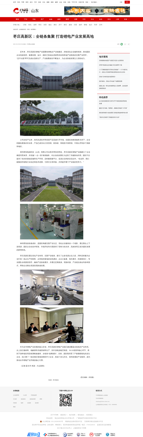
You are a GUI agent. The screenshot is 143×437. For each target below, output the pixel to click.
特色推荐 (103, 97)
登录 (127, 2)
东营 (45, 25)
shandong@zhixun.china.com (102, 401)
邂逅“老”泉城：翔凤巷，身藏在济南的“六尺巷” (113, 108)
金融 (50, 19)
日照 (75, 25)
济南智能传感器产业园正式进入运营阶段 (111, 60)
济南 (24, 25)
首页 (14, 2)
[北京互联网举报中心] (68, 434)
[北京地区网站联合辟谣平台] (34, 434)
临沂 (90, 25)
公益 (60, 2)
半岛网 (15, 399)
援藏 (48, 2)
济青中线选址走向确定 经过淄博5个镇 (110, 65)
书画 (34, 19)
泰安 (65, 25)
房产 (42, 19)
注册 (121, 2)
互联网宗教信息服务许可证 (93, 421)
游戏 (39, 2)
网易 (14, 406)
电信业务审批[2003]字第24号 (64, 418)
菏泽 (95, 25)
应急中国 (81, 2)
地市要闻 (33, 29)
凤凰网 (29, 403)
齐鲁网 (15, 403)
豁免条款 (81, 415)
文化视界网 (16, 395)
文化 (43, 2)
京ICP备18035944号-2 (64, 428)
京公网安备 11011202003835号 (52, 421)
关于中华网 (54, 415)
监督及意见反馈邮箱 (104, 425)
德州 (80, 25)
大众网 (25, 395)
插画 (52, 2)
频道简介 (63, 415)
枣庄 (40, 25)
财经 (27, 2)
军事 (22, 2)
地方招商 (72, 415)
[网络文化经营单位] (110, 434)
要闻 (17, 19)
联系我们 (89, 415)
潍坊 (55, 25)
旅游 (100, 19)
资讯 (18, 2)
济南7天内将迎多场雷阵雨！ (107, 76)
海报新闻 (23, 399)
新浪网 (37, 403)
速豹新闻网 (33, 399)
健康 (56, 2)
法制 (69, 2)
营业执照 (49, 418)
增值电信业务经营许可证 (73, 421)
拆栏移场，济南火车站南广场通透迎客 (110, 81)
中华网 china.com (21, 10)
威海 (70, 25)
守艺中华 (74, 2)
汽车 (35, 2)
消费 (75, 19)
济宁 (60, 25)
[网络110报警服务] (81, 434)
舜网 (41, 399)
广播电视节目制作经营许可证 (86, 418)
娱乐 (31, 2)
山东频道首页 (22, 29)
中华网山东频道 (31, 44)
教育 (67, 19)
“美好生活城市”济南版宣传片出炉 (109, 117)
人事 (117, 19)
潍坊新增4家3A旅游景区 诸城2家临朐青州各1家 (113, 112)
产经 (25, 19)
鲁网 (22, 403)
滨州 (100, 25)
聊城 (85, 25)
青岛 (29, 25)
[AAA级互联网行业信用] (96, 434)
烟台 (50, 25)
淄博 (34, 25)
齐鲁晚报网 (34, 395)
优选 (64, 2)
